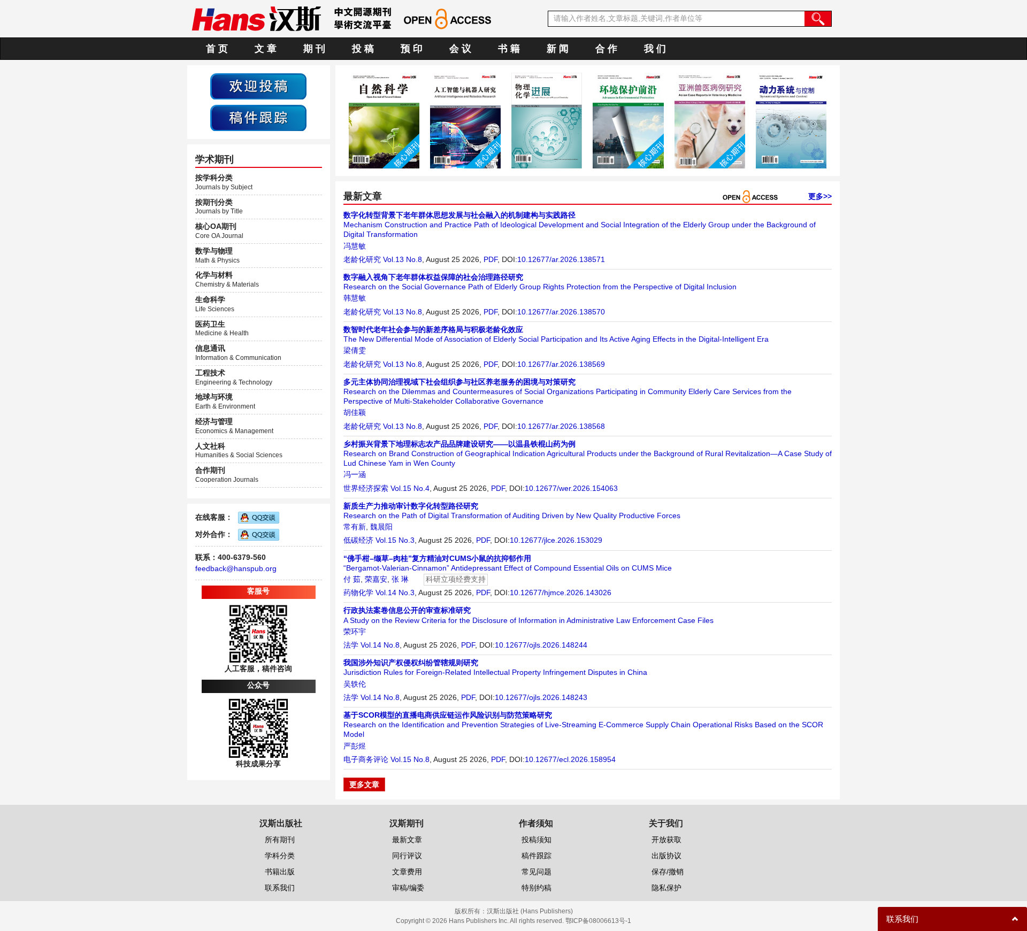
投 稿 (363, 48)
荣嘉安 (376, 579)
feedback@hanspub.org (236, 568)
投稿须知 (536, 839)
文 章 (266, 48)
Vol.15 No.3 (395, 540)
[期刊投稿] (258, 85)
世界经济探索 (365, 488)
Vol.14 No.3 (395, 592)
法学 (350, 645)
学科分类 (280, 855)
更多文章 (364, 784)
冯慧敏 (354, 246)
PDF (490, 259)
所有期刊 (280, 839)
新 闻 (558, 48)
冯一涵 (354, 474)
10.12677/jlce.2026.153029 (556, 540)
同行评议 (407, 855)
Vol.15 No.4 (410, 488)
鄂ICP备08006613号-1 (598, 921)
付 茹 (352, 579)
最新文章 (407, 839)
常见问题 (536, 871)
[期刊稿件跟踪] (258, 117)
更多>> (820, 196)
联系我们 (280, 887)
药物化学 (358, 592)
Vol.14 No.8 (380, 645)
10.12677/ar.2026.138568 (561, 426)
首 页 (217, 48)
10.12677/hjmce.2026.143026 (560, 592)
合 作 (606, 48)
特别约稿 (536, 887)
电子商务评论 (365, 759)
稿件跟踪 (536, 855)
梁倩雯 (354, 350)
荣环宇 (354, 631)
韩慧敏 (354, 298)
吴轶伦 (354, 684)
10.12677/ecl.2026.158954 (570, 759)
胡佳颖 (354, 412)
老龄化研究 (362, 259)
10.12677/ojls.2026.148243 (541, 697)
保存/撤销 (668, 871)
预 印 (412, 48)
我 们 (655, 48)
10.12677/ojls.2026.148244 (541, 645)
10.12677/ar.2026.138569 (561, 364)
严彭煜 (354, 746)
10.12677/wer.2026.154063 (571, 488)
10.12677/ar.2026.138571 (561, 259)
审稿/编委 (408, 887)
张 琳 (400, 579)
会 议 (460, 48)
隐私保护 (666, 887)
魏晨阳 (381, 526)
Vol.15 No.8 (410, 759)
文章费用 (407, 871)
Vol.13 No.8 (402, 259)
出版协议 (666, 855)
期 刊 (314, 48)
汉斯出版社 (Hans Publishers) (530, 911)
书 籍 (509, 48)
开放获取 (666, 839)
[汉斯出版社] (256, 18)
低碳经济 (358, 540)
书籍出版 (280, 871)
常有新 (354, 526)
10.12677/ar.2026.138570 (561, 311)
